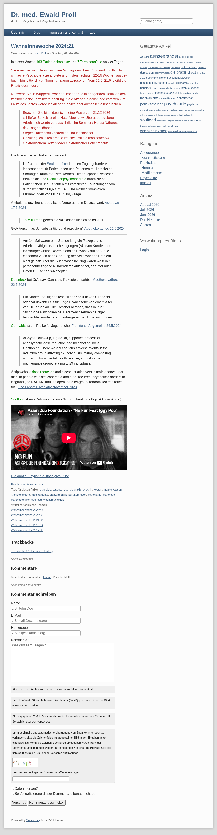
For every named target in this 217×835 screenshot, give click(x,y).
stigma (171, 120)
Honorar (148, 168)
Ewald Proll (39, 53)
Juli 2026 (147, 209)
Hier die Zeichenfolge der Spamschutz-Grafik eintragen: (46, 772)
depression (147, 72)
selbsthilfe (189, 115)
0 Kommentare (36, 484)
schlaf (180, 115)
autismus (181, 62)
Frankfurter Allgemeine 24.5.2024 (96, 326)
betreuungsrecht (194, 62)
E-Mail (16, 615)
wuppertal (173, 131)
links (180, 93)
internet (154, 88)
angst (190, 57)
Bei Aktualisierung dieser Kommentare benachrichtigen (56, 793)
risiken (167, 115)
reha (201, 110)
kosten (98, 489)
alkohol (182, 57)
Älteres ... (147, 225)
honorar (144, 87)
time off (145, 183)
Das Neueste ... (151, 220)
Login (94, 32)
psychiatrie (94, 494)
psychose (109, 494)
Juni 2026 (147, 215)
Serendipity (33, 820)
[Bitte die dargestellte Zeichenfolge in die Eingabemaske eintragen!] (25, 762)
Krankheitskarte (153, 157)
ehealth (87, 489)
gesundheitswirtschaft (153, 82)
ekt (199, 73)
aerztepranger (164, 55)
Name (15, 603)
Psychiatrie (18, 484)
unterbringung (155, 126)
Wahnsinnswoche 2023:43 (27, 509)
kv (176, 93)
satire (174, 115)
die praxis (75, 489)
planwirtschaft (58, 494)
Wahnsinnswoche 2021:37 (27, 520)
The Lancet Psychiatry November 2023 (47, 387)
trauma (143, 126)
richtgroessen (146, 115)
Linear (47, 577)
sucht (184, 120)
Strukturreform (57, 164)
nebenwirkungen (167, 98)
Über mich (18, 32)
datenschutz (60, 489)
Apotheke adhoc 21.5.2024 (104, 228)
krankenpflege (147, 93)
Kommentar (19, 640)
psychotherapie (20, 499)
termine (198, 120)
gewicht (171, 83)
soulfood (36, 499)
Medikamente (152, 173)
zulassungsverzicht (187, 131)
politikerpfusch (77, 494)
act (141, 56)
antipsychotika (162, 62)
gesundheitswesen (180, 77)
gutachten (193, 83)
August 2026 (149, 204)
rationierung (162, 110)
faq (203, 73)
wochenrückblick (53, 499)
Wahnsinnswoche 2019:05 (27, 530)
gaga (142, 78)
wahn (176, 126)
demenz (202, 67)
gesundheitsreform (157, 77)
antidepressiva (147, 62)
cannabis (45, 489)
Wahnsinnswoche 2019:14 (27, 525)
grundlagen (182, 83)
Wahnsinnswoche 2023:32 (27, 515)
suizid (190, 120)
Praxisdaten (149, 163)
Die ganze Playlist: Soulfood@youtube (40, 476)
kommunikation (166, 88)
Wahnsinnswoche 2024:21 (42, 46)
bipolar (143, 67)
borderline (165, 67)
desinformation (162, 72)
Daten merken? (26, 788)
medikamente (40, 494)
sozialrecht (162, 120)
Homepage (19, 627)
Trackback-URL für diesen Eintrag (32, 551)
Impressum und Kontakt (65, 32)
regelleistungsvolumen (180, 110)
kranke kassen (113, 489)
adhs (146, 57)
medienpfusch (190, 93)
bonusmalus (154, 67)
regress (195, 110)
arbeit (173, 62)
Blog (36, 32)
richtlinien (158, 115)
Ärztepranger (150, 152)
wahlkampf (168, 126)
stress (178, 120)
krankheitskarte (20, 494)
